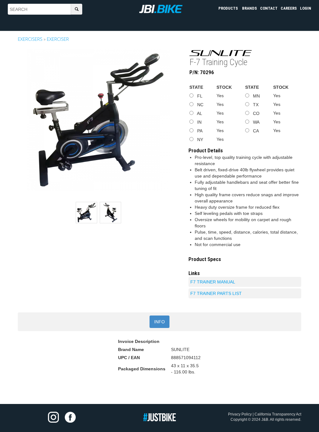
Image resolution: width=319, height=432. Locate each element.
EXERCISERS (30, 39)
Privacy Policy (240, 414)
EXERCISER (58, 39)
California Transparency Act (278, 414)
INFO (159, 321)
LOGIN (305, 8)
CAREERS (289, 8)
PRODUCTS (228, 8)
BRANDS (249, 8)
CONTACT (269, 8)
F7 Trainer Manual (212, 281)
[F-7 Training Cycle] (98, 120)
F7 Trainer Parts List (216, 293)
